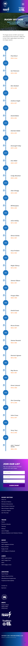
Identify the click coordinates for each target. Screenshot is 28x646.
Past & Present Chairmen (8, 506)
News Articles (4, 546)
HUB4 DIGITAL (13, 637)
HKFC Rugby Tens (6, 560)
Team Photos (4, 574)
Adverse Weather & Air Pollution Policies (11, 533)
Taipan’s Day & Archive (7, 576)
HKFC (2, 562)
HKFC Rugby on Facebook (8, 551)
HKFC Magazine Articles (7, 544)
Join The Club (4, 512)
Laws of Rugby (5, 530)
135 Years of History (6, 501)
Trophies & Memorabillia (7, 580)
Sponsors (3, 588)
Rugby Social (4, 549)
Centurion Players (6, 510)
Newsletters (4, 542)
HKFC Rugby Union (6, 564)
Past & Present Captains (7, 508)
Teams (3, 522)
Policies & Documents (7, 504)
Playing (3, 528)
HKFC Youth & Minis (6, 558)
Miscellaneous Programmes (8, 578)
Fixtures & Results (6, 524)
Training (3, 526)
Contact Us (4, 585)
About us (3, 499)
